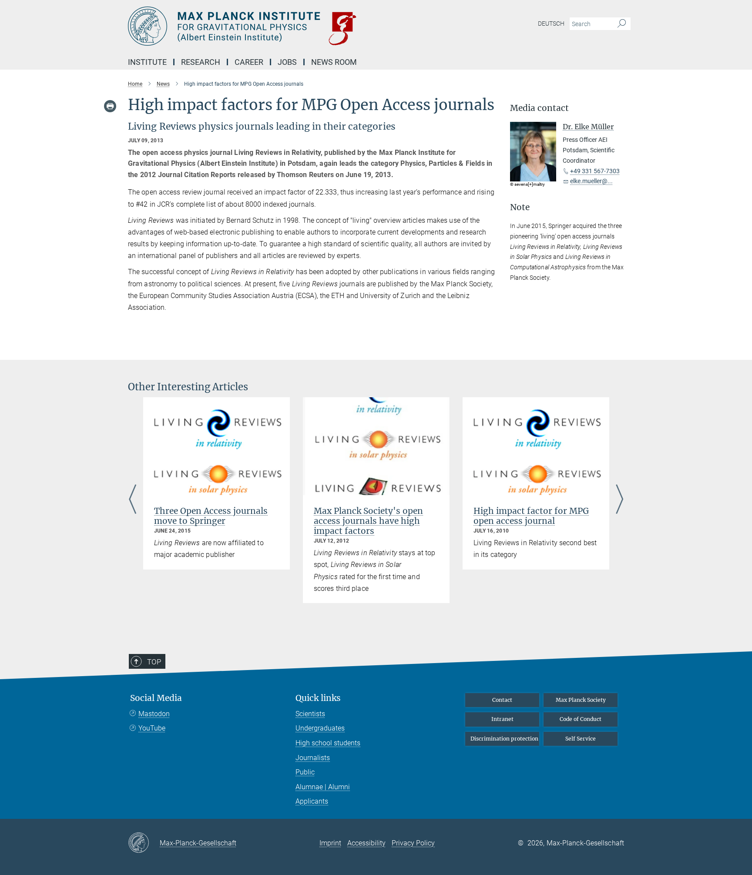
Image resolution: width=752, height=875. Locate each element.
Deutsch (551, 23)
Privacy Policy (413, 843)
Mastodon (154, 714)
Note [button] (520, 207)
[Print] (110, 106)
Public (305, 772)
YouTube (151, 728)
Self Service (580, 738)
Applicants (311, 801)
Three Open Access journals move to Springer (211, 516)
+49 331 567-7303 (595, 171)
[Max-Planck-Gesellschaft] (144, 843)
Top (154, 661)
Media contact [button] (539, 108)
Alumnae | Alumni (322, 787)
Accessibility (366, 843)
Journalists (312, 758)
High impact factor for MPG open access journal (531, 516)
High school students (327, 743)
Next (619, 500)
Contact (502, 700)
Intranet (502, 719)
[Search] (622, 24)
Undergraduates (320, 728)
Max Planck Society (581, 700)
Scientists (310, 714)
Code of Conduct (580, 719)
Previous (132, 500)
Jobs (287, 62)
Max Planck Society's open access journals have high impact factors (368, 521)
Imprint (330, 843)
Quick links (318, 698)
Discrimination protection (504, 738)
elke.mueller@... (591, 181)
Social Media (156, 698)
